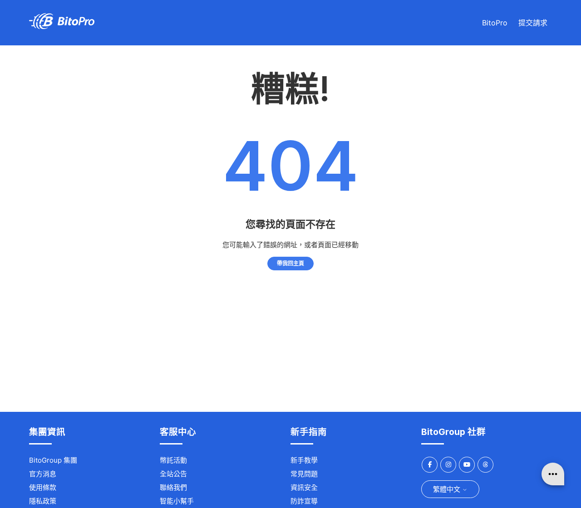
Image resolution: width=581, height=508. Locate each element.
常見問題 (304, 473)
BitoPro (494, 22)
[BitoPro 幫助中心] (61, 26)
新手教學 (304, 460)
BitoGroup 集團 (53, 460)
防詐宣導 (304, 501)
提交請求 (532, 22)
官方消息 (42, 473)
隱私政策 (42, 501)
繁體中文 (447, 489)
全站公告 (173, 473)
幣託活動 (173, 460)
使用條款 (42, 487)
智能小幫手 (177, 501)
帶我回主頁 (290, 263)
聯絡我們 (173, 487)
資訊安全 (304, 487)
